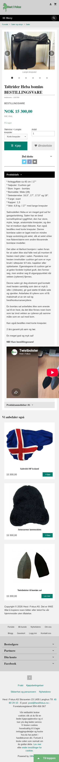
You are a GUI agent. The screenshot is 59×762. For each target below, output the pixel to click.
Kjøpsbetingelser (35, 685)
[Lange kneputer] (29, 50)
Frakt (20, 685)
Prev (10, 52)
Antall (34, 129)
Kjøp (18, 145)
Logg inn (33, 633)
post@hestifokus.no (38, 703)
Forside (5, 24)
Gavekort (21, 633)
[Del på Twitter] (24, 161)
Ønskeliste (44, 145)
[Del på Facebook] (29, 161)
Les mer (37, 744)
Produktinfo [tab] (13, 174)
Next (54, 52)
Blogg (10, 633)
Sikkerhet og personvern (23, 691)
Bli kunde (22, 627)
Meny (9, 18)
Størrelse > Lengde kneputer (12, 131)
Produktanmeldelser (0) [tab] (18, 405)
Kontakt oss (46, 633)
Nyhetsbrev (36, 627)
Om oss (48, 627)
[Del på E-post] (34, 161)
